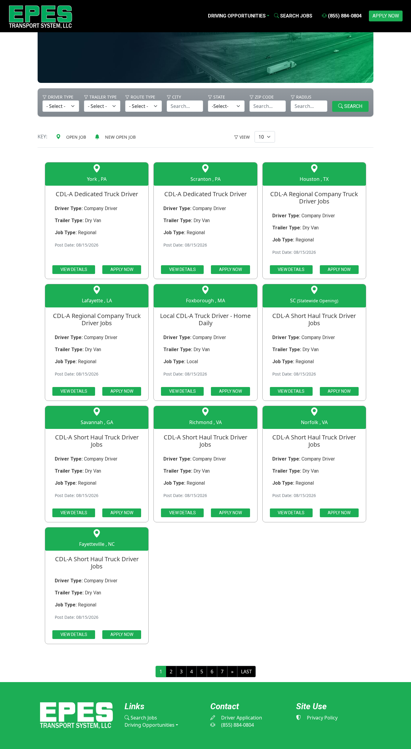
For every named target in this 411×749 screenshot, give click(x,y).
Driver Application (241, 717)
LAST (246, 671)
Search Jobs (143, 717)
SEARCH (352, 106)
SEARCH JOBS (295, 16)
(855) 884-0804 (344, 16)
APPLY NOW (385, 16)
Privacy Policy (322, 717)
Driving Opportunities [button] (237, 16)
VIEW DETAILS (73, 269)
